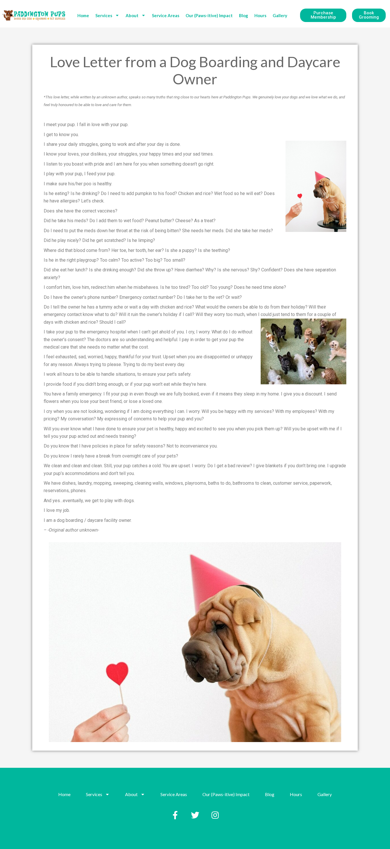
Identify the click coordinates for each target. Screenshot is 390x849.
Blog (243, 15)
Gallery (280, 15)
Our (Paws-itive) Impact (209, 15)
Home (83, 15)
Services (103, 15)
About (132, 15)
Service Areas (165, 15)
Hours (260, 15)
